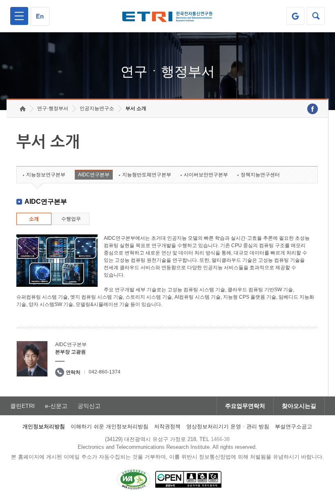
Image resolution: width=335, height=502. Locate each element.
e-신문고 (56, 406)
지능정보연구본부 (45, 175)
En (40, 16)
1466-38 (220, 439)
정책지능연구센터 (260, 175)
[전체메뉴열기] (19, 16)
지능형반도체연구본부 (146, 175)
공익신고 (89, 406)
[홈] (23, 108)
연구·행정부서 (52, 108)
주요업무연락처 (245, 406)
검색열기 (316, 16)
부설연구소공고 (293, 426)
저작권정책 (167, 426)
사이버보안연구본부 (206, 175)
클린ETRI (22, 406)
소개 (34, 219)
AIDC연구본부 (93, 175)
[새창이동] (295, 16)
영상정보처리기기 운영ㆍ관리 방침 (227, 426)
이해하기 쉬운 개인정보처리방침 (109, 426)
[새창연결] (312, 109)
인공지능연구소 (97, 108)
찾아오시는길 (299, 406)
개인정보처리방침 (43, 426)
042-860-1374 (105, 372)
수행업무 (71, 219)
